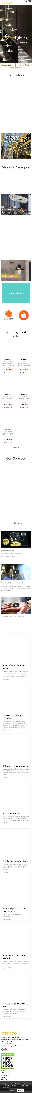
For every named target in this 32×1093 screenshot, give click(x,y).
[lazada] (8, 315)
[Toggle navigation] (30, 2)
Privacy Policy (22, 1085)
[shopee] (24, 315)
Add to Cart (8, 373)
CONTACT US (6, 1080)
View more (6, 679)
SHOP (3, 1077)
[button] (26, 2)
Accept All (20, 1090)
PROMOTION (5, 1075)
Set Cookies (12, 1090)
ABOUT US (5, 1073)
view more (16, 447)
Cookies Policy (6, 1087)
